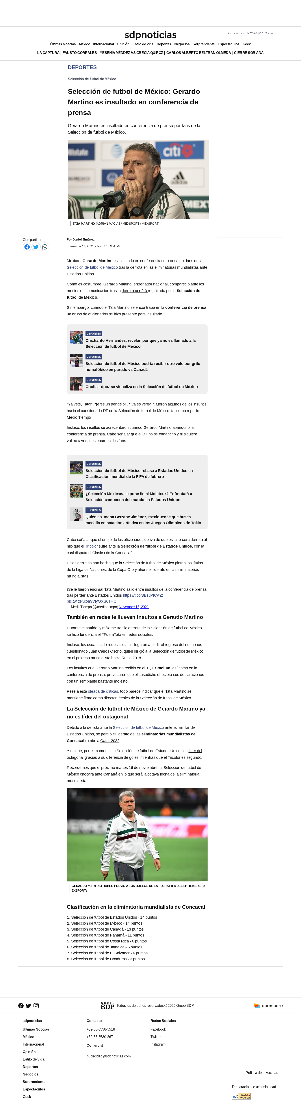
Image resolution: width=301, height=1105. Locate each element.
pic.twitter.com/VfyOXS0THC (91, 601)
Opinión (123, 44)
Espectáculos (229, 44)
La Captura (48, 53)
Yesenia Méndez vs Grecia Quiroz (131, 53)
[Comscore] (268, 1005)
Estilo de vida (142, 44)
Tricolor (92, 546)
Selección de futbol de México (92, 267)
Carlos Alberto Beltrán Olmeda (198, 53)
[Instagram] (36, 1005)
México (84, 44)
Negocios (182, 44)
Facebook (158, 1029)
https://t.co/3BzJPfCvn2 (143, 595)
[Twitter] (36, 247)
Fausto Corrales (80, 53)
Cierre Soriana (249, 53)
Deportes (164, 44)
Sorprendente (204, 44)
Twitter (155, 1037)
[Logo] (150, 35)
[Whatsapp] (44, 247)
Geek (247, 44)
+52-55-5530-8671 (101, 1037)
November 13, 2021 (134, 607)
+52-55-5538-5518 (101, 1029)
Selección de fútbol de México (92, 79)
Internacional (103, 44)
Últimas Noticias (63, 44)
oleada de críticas (103, 691)
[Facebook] (27, 247)
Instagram (157, 1044)
